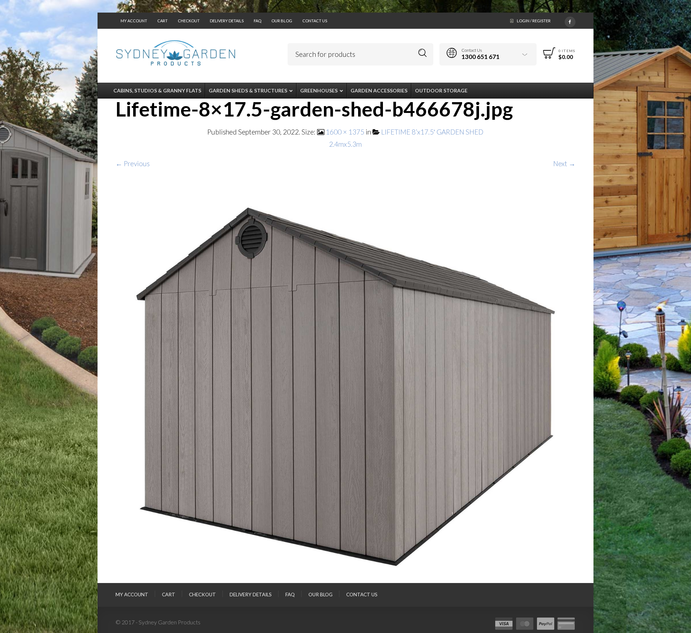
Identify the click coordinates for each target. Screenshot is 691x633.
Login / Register (534, 20)
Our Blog (281, 20)
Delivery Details (227, 20)
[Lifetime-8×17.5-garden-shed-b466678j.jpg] (345, 384)
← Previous (133, 163)
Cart (162, 20)
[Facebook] (570, 20)
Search (423, 53)
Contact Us (314, 20)
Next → (564, 163)
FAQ (257, 20)
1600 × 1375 (345, 132)
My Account (134, 20)
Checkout (189, 20)
